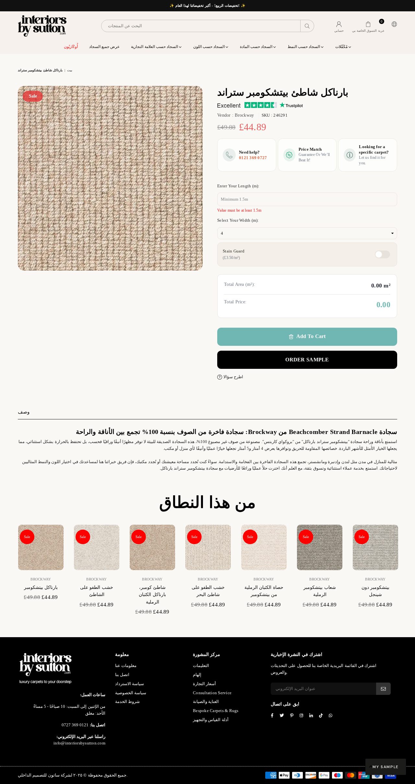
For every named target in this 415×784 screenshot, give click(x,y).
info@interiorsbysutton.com (79, 743)
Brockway (244, 115)
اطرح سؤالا (232, 376)
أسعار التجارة (204, 683)
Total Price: (235, 301)
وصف (24, 412)
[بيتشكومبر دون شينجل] (375, 547)
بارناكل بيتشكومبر (41, 587)
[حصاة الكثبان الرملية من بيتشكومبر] (264, 547)
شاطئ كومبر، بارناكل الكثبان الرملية (152, 594)
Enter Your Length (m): (238, 185)
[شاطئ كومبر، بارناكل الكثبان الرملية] (152, 547)
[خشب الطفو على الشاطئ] (96, 547)
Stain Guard (233, 254)
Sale (33, 96)
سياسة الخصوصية (130, 692)
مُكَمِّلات (342, 46)
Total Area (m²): (239, 284)
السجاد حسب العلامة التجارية (155, 46)
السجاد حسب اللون (209, 46)
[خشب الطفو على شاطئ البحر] (208, 547)
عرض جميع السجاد (104, 46)
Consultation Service (212, 692)
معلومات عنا (125, 665)
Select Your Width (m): (238, 220)
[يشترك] (383, 689)
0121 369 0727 (253, 157)
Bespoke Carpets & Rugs (216, 710)
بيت (69, 70)
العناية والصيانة (206, 701)
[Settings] (393, 26)
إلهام (197, 674)
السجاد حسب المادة (257, 46)
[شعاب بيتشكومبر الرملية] (319, 547)
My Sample (386, 766)
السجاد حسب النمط (304, 46)
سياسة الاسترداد (129, 683)
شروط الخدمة (127, 701)
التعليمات (201, 665)
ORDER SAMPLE (307, 359)
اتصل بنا (122, 674)
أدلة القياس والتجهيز (211, 719)
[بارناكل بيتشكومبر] (41, 547)
